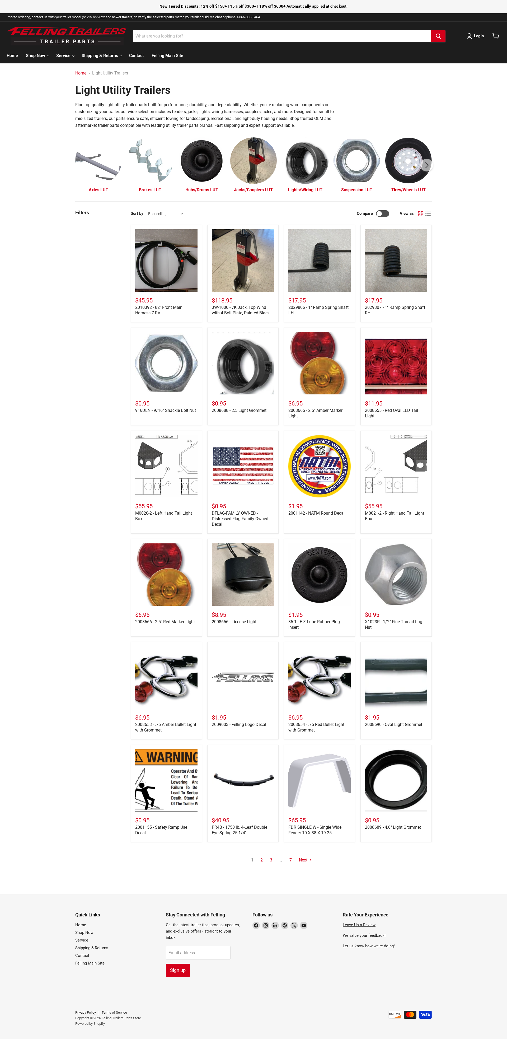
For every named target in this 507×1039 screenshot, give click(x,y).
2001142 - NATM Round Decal (316, 513)
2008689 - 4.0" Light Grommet (393, 827)
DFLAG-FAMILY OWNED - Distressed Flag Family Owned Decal (240, 519)
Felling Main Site (167, 55)
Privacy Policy (85, 1012)
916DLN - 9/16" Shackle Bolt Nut (165, 410)
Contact (136, 55)
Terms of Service (114, 1012)
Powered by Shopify (90, 1024)
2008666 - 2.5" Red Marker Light (165, 621)
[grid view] (420, 213)
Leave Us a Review (359, 924)
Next (303, 860)
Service (64, 55)
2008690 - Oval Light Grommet (393, 724)
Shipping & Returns (100, 55)
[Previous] (80, 165)
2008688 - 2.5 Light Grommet (239, 410)
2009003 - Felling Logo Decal (239, 724)
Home (12, 55)
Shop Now (36, 55)
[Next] (426, 165)
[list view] (428, 213)
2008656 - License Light (234, 621)
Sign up (178, 970)
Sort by (137, 213)
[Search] (438, 36)
